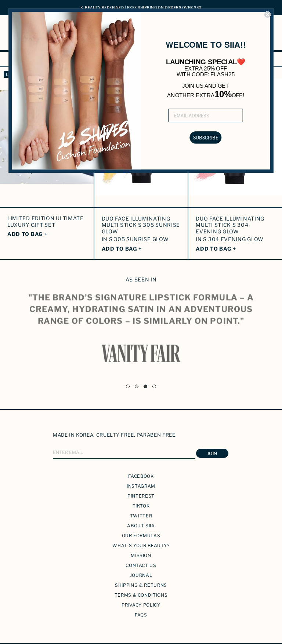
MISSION (141, 555)
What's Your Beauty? (140, 545)
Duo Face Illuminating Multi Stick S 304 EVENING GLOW (230, 224)
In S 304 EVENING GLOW (230, 239)
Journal (141, 575)
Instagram (141, 486)
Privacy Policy (141, 605)
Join (212, 453)
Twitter (141, 516)
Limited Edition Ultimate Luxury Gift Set (45, 221)
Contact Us (141, 565)
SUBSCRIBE (205, 137)
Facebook (140, 476)
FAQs (141, 615)
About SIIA (141, 525)
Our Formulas (141, 535)
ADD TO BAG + (27, 234)
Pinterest (141, 496)
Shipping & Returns (141, 585)
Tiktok (141, 506)
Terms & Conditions (141, 595)
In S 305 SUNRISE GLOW (135, 239)
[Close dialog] (267, 14)
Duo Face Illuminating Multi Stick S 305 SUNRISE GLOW (141, 224)
